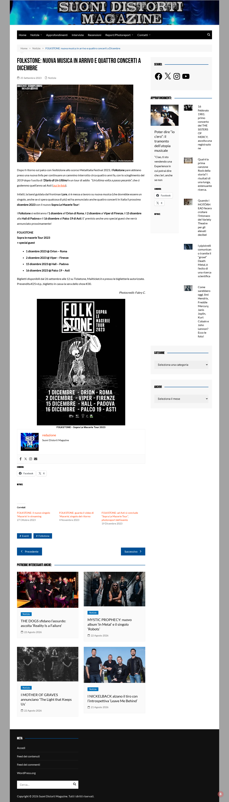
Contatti (142, 35)
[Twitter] (25, 459)
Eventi (25, 535)
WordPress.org (26, 773)
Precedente (31, 551)
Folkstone (43, 535)
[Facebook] (20, 459)
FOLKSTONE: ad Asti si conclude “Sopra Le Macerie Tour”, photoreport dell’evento (120, 516)
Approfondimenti (57, 35)
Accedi (21, 748)
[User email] (35, 459)
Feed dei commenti (28, 764)
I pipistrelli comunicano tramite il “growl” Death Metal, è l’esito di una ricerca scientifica (204, 261)
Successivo (131, 551)
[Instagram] (30, 459)
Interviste (78, 35)
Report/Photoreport (118, 35)
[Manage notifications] (220, 794)
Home (22, 35)
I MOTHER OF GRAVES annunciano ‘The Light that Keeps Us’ (46, 699)
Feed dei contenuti (28, 756)
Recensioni (94, 35)
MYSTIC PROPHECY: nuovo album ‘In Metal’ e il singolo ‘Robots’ (109, 624)
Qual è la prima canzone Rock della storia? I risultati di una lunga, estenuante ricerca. (205, 174)
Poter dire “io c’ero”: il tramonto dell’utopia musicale (164, 141)
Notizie (34, 35)
